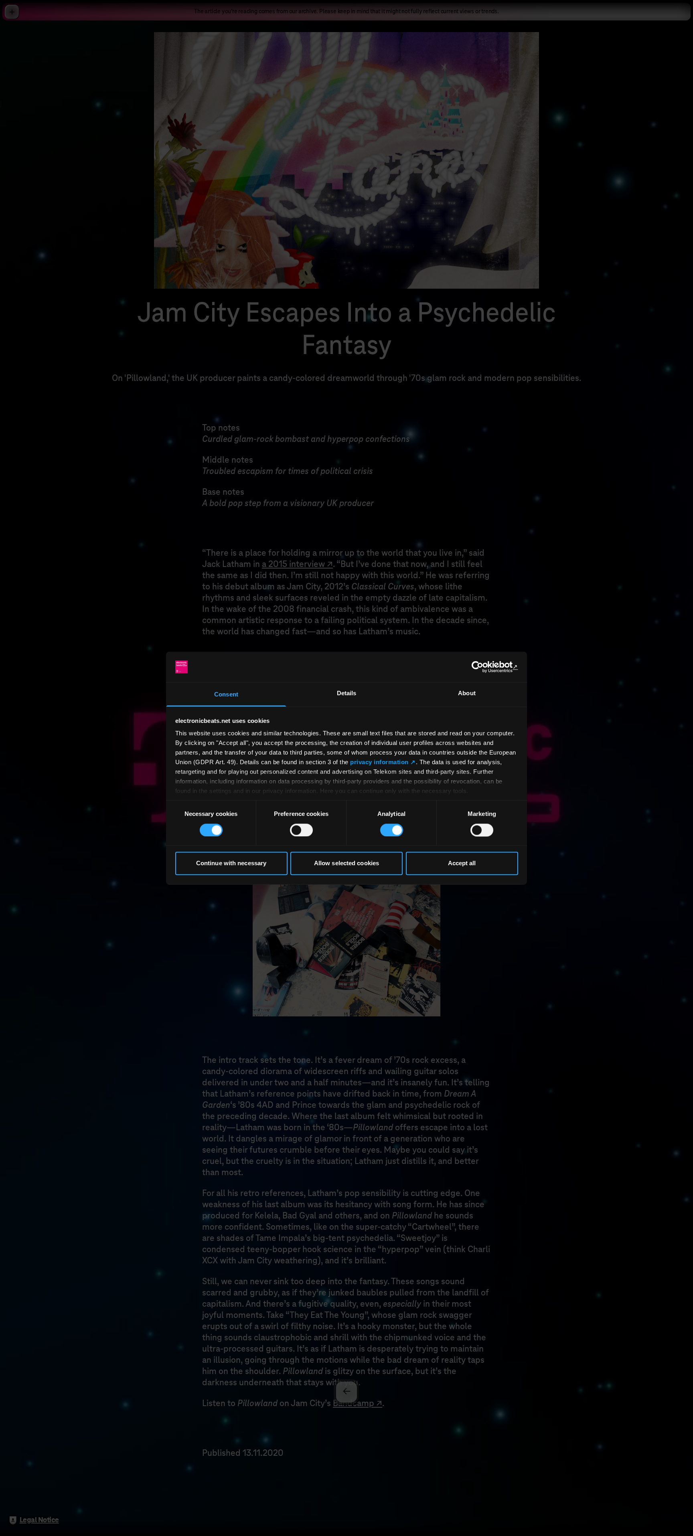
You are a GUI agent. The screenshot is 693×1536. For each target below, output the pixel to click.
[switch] (301, 830)
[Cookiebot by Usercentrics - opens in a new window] (483, 667)
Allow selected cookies (346, 863)
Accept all (462, 863)
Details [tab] (347, 693)
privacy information (379, 762)
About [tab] (467, 693)
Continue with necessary (231, 863)
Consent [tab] (226, 694)
